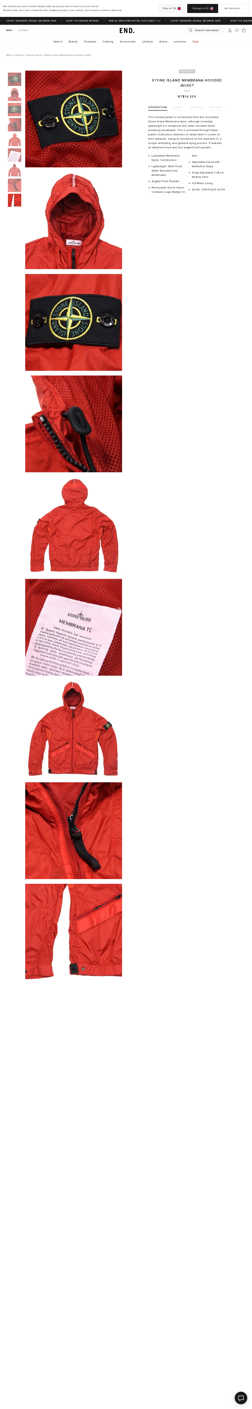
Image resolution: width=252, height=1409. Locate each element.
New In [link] (58, 41)
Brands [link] (73, 41)
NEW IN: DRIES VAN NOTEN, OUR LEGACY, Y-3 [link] (127, 21)
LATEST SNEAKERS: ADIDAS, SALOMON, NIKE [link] (188, 21)
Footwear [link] (90, 41)
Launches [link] (180, 41)
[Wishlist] (237, 30)
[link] (126, 30)
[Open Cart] (244, 30)
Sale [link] (195, 41)
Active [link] (163, 41)
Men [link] (9, 30)
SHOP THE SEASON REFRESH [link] (74, 21)
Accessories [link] (128, 41)
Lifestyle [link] (147, 41)
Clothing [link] (108, 41)
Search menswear (207, 30)
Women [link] (24, 30)
